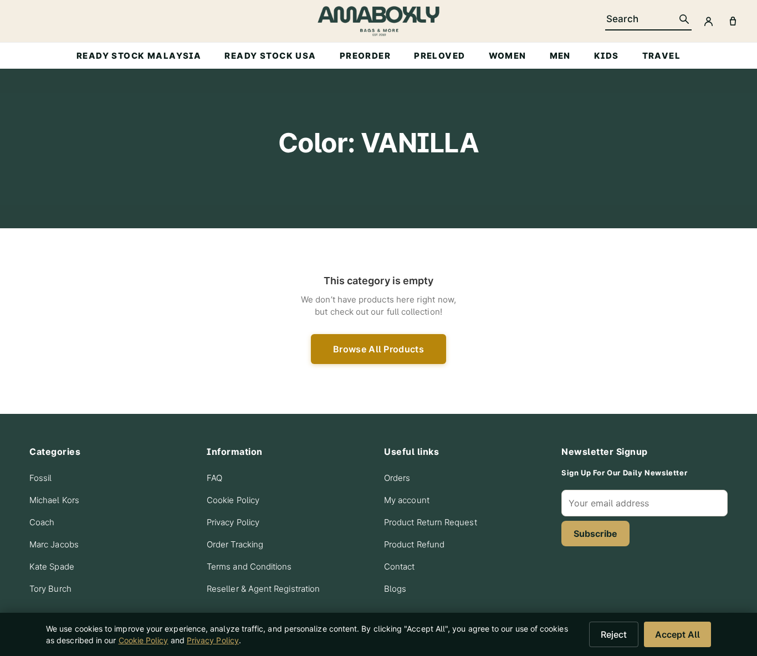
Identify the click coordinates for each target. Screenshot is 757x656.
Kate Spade (51, 566)
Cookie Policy (233, 500)
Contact (399, 566)
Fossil (40, 478)
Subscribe (595, 533)
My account (406, 500)
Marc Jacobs (54, 544)
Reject (614, 634)
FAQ (214, 478)
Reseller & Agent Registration (263, 588)
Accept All (677, 634)
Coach (41, 522)
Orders (397, 478)
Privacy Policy (233, 522)
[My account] (708, 21)
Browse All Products (378, 349)
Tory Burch (50, 588)
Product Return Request (430, 522)
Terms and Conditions (249, 566)
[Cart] (732, 21)
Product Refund (414, 544)
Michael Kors (54, 500)
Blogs (395, 588)
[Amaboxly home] (378, 21)
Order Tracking (235, 544)
